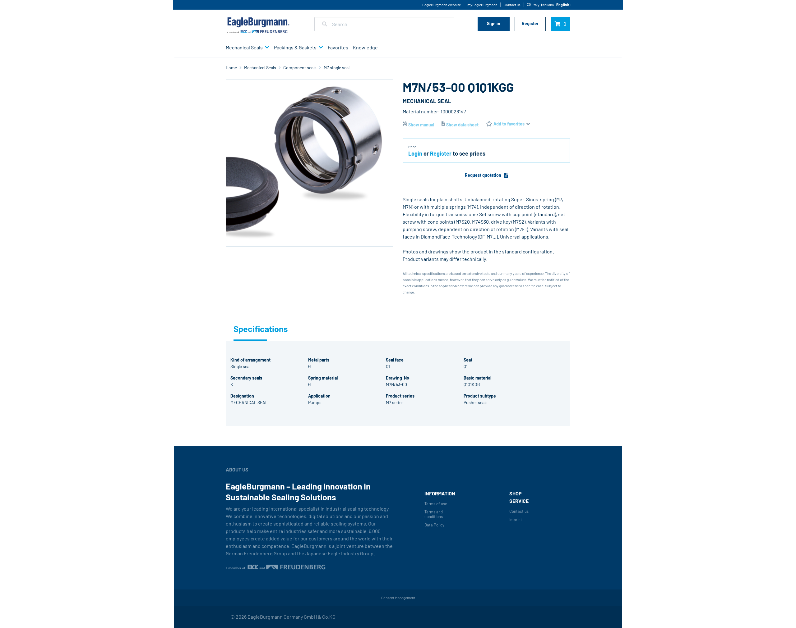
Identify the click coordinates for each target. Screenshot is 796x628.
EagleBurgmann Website (441, 4)
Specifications (250, 329)
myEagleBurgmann (482, 4)
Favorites (338, 47)
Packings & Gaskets (295, 47)
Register (530, 23)
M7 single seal (336, 67)
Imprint (515, 519)
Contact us (512, 4)
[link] (548, 4)
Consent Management (398, 597)
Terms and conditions (433, 514)
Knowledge (365, 47)
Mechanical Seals (244, 47)
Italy (536, 4)
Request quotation (483, 175)
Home (231, 67)
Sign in (493, 23)
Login (415, 153)
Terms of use (435, 503)
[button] (266, 48)
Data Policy (434, 524)
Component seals (300, 67)
